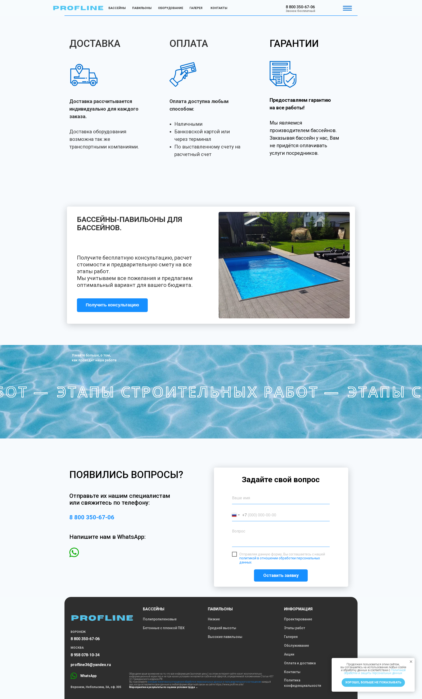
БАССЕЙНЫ (153, 609)
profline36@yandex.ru (91, 664)
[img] (78, 8)
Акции (289, 654)
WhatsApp (88, 676)
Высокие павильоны (225, 637)
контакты (219, 8)
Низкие (214, 619)
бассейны (117, 8)
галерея (196, 8)
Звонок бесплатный (300, 11)
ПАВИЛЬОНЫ (220, 609)
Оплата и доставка (300, 663)
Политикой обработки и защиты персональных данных (375, 671)
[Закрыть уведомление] (411, 661)
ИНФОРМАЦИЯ (298, 609)
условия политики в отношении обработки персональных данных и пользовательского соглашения (204, 681)
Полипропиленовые (160, 619)
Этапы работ (294, 628)
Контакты (292, 672)
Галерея (291, 637)
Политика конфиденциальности (302, 683)
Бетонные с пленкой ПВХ (164, 628)
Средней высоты (222, 628)
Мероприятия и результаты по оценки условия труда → (163, 687)
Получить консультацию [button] (112, 305)
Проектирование (298, 619)
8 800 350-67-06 (300, 7)
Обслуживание (296, 645)
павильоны (142, 8)
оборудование (170, 8)
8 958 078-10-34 (85, 655)
